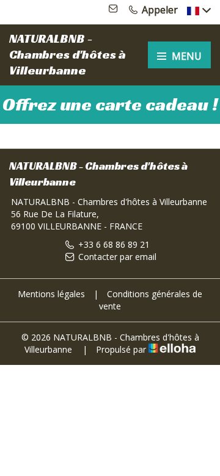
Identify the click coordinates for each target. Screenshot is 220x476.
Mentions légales (51, 294)
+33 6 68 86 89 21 (114, 244)
